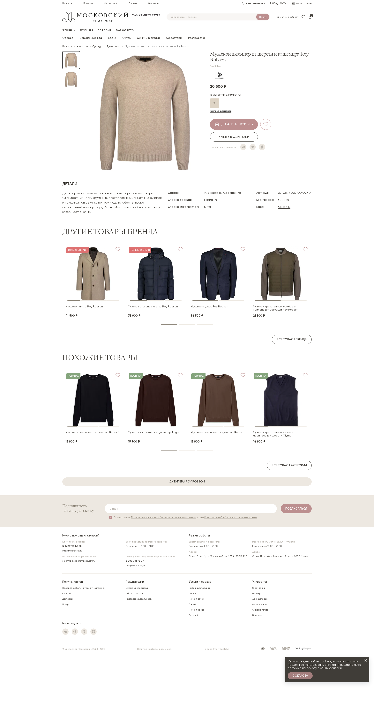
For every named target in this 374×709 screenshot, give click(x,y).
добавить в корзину (237, 124)
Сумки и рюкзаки (148, 37)
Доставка (67, 598)
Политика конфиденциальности (154, 649)
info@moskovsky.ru (72, 550)
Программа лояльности (139, 598)
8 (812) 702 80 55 (72, 546)
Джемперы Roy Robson (187, 481)
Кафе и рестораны (199, 588)
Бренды (88, 3)
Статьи (133, 3)
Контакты (153, 3)
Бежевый (284, 207)
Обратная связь (134, 593)
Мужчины (82, 46)
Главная (67, 3)
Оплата (66, 593)
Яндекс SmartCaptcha (216, 649)
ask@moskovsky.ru (136, 565)
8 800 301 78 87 (135, 560)
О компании (259, 588)
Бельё (112, 37)
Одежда (67, 37)
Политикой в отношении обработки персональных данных (163, 517)
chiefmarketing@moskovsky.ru (78, 560)
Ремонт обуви (196, 598)
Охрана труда (260, 609)
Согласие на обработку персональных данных (230, 517)
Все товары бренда (292, 339)
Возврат (66, 604)
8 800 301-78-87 (255, 3)
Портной (193, 615)
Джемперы (113, 46)
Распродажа (196, 37)
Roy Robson (216, 66)
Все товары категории (289, 465)
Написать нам (304, 3)
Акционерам (259, 604)
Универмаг (110, 3)
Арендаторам (260, 598)
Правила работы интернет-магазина (83, 588)
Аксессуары (174, 37)
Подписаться (296, 508)
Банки (192, 593)
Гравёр (193, 604)
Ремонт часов (196, 609)
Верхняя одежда (91, 37)
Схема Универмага (137, 588)
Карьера (257, 593)
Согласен (300, 675)
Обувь (126, 37)
